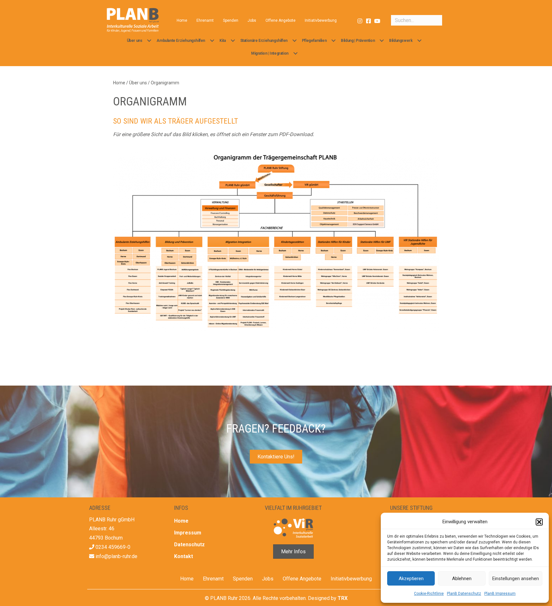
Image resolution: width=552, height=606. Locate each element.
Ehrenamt (205, 20)
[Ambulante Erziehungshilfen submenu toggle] (212, 40)
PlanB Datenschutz (464, 593)
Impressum (187, 533)
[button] (539, 522)
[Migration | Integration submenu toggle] (295, 53)
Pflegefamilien (314, 40)
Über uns (134, 40)
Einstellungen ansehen (515, 578)
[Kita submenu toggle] (232, 40)
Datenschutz (189, 544)
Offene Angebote (280, 20)
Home (182, 20)
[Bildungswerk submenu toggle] (419, 40)
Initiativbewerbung (321, 20)
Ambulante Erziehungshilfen (181, 40)
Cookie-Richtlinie (429, 593)
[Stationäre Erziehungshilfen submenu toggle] (294, 40)
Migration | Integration (269, 53)
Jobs (252, 20)
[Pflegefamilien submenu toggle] (333, 40)
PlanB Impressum (500, 593)
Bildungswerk (400, 40)
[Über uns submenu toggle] (149, 40)
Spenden (230, 20)
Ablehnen (461, 578)
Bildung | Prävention (358, 40)
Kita (222, 40)
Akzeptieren (411, 578)
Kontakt (183, 556)
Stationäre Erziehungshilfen (264, 40)
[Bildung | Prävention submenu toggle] (381, 40)
